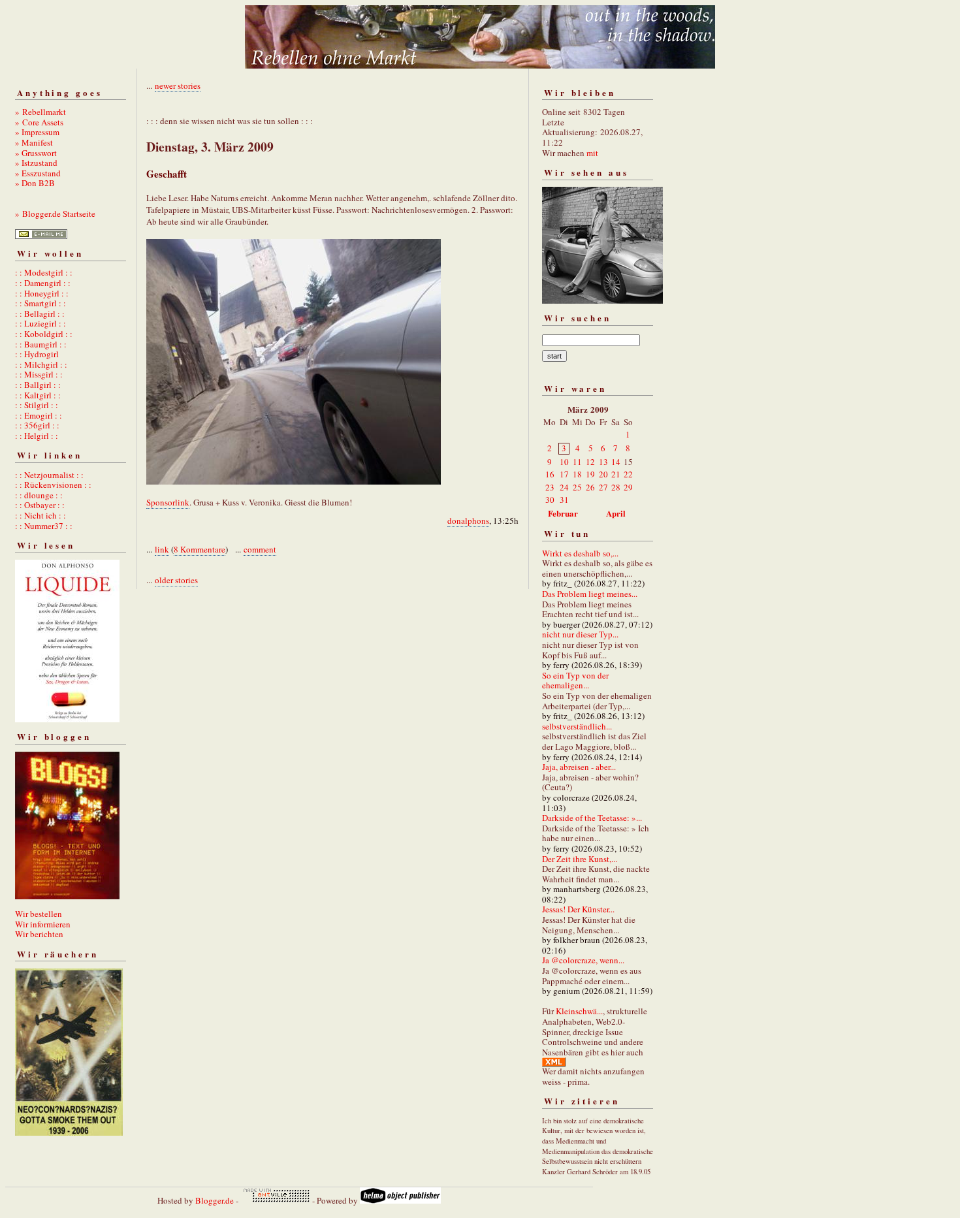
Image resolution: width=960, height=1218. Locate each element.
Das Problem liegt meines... (589, 594)
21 (615, 474)
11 (577, 462)
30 (549, 499)
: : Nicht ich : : (40, 515)
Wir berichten (39, 934)
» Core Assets (39, 122)
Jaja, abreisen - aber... (579, 767)
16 (549, 474)
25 (577, 487)
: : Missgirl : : (39, 374)
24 (564, 487)
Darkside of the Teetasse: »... (592, 818)
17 (564, 474)
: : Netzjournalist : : (49, 475)
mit (592, 153)
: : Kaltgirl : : (38, 395)
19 (590, 474)
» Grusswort (36, 153)
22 (628, 474)
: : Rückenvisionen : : (53, 484)
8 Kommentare (199, 549)
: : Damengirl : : (43, 283)
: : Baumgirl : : (41, 344)
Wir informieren (43, 924)
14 (615, 462)
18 (577, 474)
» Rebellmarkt (40, 112)
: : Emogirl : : (38, 415)
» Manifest (34, 142)
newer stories (177, 85)
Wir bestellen (38, 914)
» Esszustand (38, 173)
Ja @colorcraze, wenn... (583, 960)
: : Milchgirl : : (41, 364)
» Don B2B (35, 183)
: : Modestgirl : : (43, 272)
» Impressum (37, 132)
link (162, 549)
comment (260, 549)
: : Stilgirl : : (36, 405)
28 (615, 487)
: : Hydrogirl (37, 354)
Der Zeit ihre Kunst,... (579, 859)
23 (549, 487)
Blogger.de (214, 1200)
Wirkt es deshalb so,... (580, 553)
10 (564, 462)
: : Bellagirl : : (40, 313)
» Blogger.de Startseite (55, 213)
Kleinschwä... (579, 1011)
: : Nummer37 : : (43, 526)
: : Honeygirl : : (42, 293)
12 (590, 462)
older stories (176, 580)
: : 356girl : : (37, 425)
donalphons (468, 520)
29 (628, 487)
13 (603, 462)
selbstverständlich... (577, 726)
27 (603, 487)
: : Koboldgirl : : (43, 334)
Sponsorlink (167, 502)
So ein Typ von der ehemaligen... (575, 680)
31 (564, 499)
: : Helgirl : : (36, 435)
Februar (563, 513)
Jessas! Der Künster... (578, 909)
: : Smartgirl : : (40, 303)
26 (590, 487)
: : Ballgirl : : (38, 385)
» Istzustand (36, 162)
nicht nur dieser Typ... (580, 634)
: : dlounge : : (39, 495)
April (616, 513)
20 (603, 474)
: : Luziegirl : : (40, 323)
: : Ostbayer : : (40, 505)
